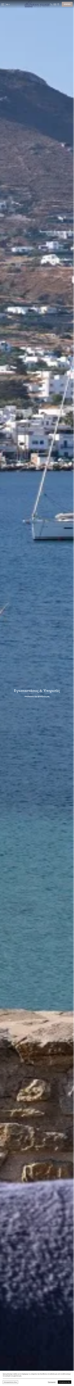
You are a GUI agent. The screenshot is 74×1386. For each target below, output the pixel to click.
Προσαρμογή (52, 1382)
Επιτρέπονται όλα (64, 1382)
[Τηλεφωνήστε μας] (51, 4)
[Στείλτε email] (55, 4)
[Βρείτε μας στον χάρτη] (58, 4)
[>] (2, 4)
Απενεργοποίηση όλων (10, 1382)
